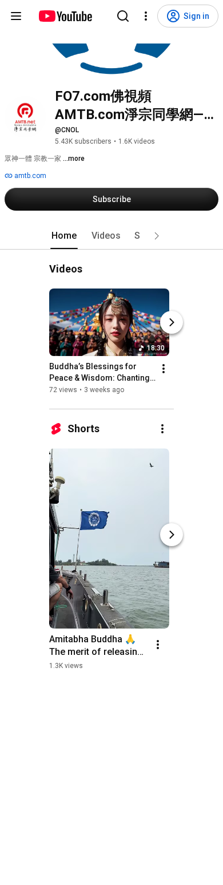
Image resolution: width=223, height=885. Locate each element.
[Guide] (16, 16)
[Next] (171, 322)
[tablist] (111, 236)
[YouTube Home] (65, 16)
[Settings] (146, 16)
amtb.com (29, 176)
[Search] (123, 16)
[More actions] (163, 368)
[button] (156, 236)
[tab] (64, 236)
